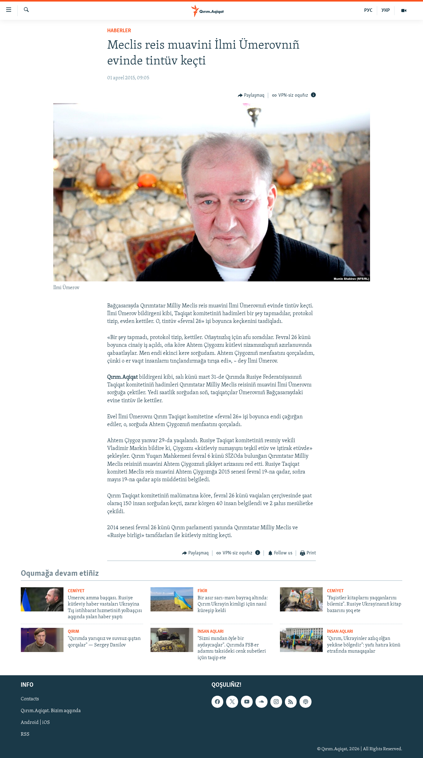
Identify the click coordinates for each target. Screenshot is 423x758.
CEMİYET (76, 591)
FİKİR (202, 591)
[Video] (404, 10)
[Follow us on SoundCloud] (261, 701)
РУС (368, 10)
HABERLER (119, 31)
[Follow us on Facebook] (217, 701)
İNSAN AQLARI (211, 631)
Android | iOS (35, 722)
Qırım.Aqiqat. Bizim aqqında (51, 710)
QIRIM (73, 631)
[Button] (251, 95)
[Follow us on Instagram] (276, 701)
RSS (25, 734)
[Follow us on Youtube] (247, 701)
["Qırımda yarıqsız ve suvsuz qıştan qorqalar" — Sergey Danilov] (42, 640)
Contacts (30, 699)
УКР (386, 10)
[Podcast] (305, 701)
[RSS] (291, 701)
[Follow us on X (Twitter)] (232, 701)
